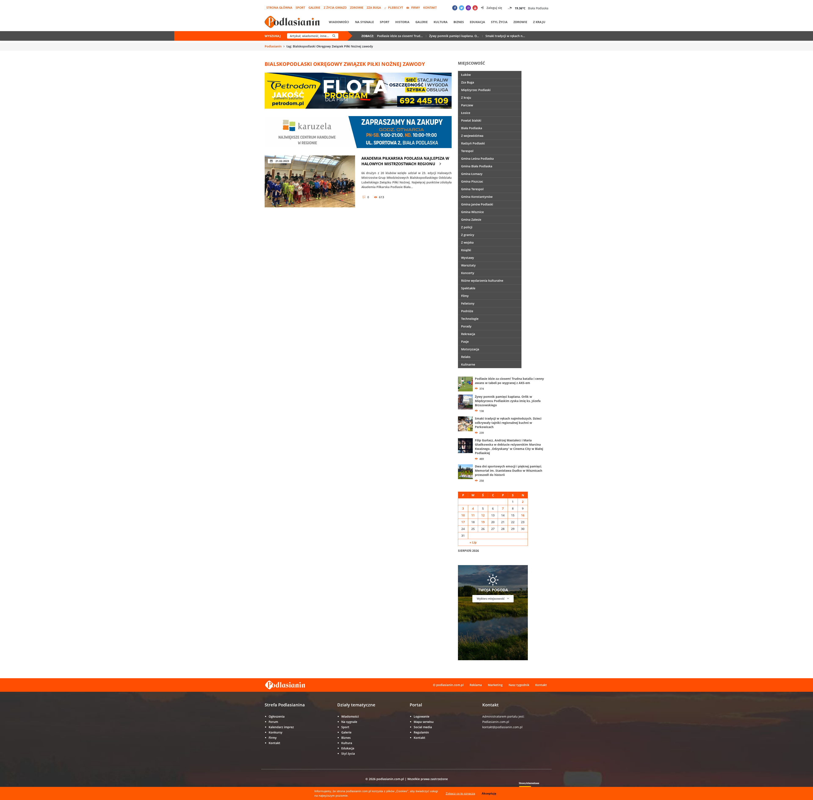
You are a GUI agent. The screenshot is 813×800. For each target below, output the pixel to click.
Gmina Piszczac (472, 181)
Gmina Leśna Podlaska (477, 159)
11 (473, 515)
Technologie (469, 319)
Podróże (467, 311)
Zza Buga (374, 8)
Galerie (314, 8)
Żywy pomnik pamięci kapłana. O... (454, 36)
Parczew (467, 105)
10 (463, 515)
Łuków (466, 75)
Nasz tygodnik (519, 685)
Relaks (465, 357)
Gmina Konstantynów (476, 197)
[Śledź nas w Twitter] (461, 7)
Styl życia (499, 22)
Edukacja (477, 22)
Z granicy (467, 235)
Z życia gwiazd (335, 8)
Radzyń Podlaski (473, 143)
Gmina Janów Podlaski (477, 204)
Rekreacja (468, 334)
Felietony (467, 303)
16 (522, 515)
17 (463, 522)
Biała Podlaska (471, 128)
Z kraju (539, 22)
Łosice (465, 113)
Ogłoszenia (277, 716)
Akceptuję (489, 793)
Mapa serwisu (424, 722)
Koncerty (467, 273)
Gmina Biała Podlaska (476, 166)
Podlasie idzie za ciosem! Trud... (400, 36)
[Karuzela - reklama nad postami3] (358, 132)
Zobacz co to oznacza (460, 793)
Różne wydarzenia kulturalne (482, 281)
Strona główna (279, 8)
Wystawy (467, 258)
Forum (273, 722)
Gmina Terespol (472, 189)
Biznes (459, 22)
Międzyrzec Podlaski (476, 90)
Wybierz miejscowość (491, 598)
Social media (423, 727)
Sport (300, 8)
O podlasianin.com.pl (448, 685)
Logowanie (421, 716)
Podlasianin (273, 46)
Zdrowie (356, 8)
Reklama (476, 685)
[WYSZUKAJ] (333, 36)
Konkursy (275, 732)
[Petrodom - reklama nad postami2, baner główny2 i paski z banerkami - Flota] (358, 90)
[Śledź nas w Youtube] (475, 7)
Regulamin (421, 732)
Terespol (467, 151)
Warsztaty (468, 265)
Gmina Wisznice (472, 212)
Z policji (466, 227)
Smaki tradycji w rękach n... (505, 36)
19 (483, 522)
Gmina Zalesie (471, 220)
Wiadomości (339, 22)
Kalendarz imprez (281, 727)
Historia (402, 22)
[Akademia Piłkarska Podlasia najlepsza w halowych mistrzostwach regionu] (310, 181)
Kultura (441, 22)
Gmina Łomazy (472, 174)
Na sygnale (364, 22)
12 (483, 515)
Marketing (495, 685)
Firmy (415, 8)
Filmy (465, 296)
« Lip (473, 542)
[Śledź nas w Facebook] (454, 7)
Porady (466, 326)
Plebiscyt (395, 8)
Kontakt (430, 8)
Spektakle (468, 288)
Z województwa (472, 136)
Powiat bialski (471, 120)
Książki (466, 250)
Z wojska (467, 242)
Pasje (465, 342)
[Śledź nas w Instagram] (468, 7)
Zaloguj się (494, 8)
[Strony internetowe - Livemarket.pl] (532, 786)
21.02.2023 (282, 161)
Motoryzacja (470, 349)
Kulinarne (468, 364)
